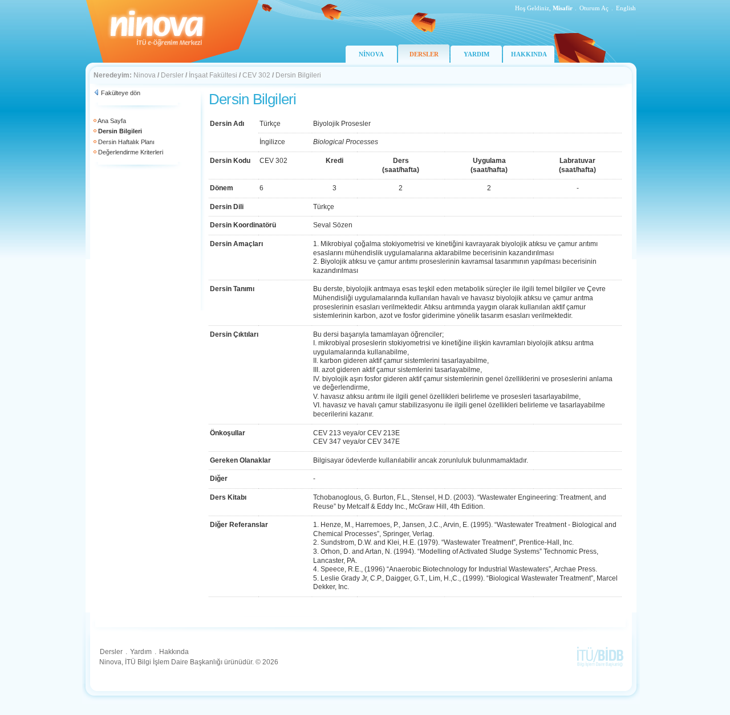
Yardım (141, 652)
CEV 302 (256, 75)
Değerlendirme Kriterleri (130, 152)
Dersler (172, 75)
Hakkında (174, 652)
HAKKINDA (529, 54)
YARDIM (476, 54)
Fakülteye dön (120, 92)
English (626, 8)
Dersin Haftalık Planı (126, 141)
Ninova (144, 75)
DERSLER (424, 54)
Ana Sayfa (112, 120)
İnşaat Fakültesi (213, 75)
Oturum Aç (594, 8)
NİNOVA (371, 54)
